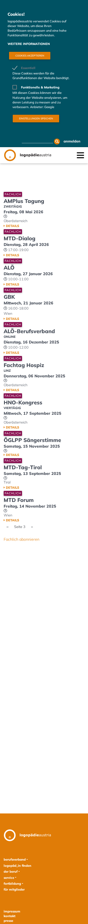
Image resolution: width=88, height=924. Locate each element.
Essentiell (28, 68)
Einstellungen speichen (36, 118)
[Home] (27, 155)
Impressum (12, 911)
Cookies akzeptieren (29, 55)
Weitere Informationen (29, 44)
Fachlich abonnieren (21, 539)
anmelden (72, 141)
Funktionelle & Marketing (40, 87)
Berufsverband (15, 859)
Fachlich (13, 194)
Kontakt (9, 916)
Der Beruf (11, 871)
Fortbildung (12, 883)
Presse (8, 921)
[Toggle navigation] (80, 154)
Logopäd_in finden (17, 865)
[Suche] (57, 141)
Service (9, 878)
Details (12, 226)
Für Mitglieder (14, 889)
